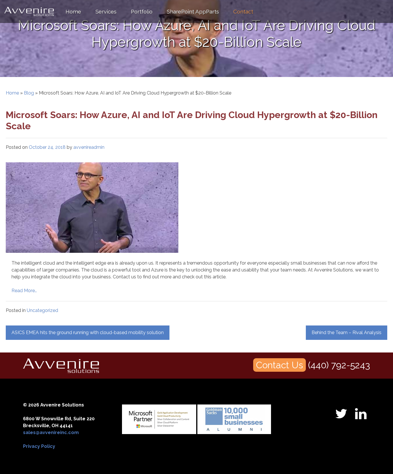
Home (73, 11)
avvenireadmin (88, 147)
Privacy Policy (39, 446)
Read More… (24, 290)
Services (106, 11)
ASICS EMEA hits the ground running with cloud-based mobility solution (88, 332)
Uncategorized (42, 310)
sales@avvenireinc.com (51, 432)
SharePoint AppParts (193, 11)
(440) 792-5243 (339, 365)
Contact (243, 11)
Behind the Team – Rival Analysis (346, 332)
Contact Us (279, 365)
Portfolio (141, 11)
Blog (29, 93)
